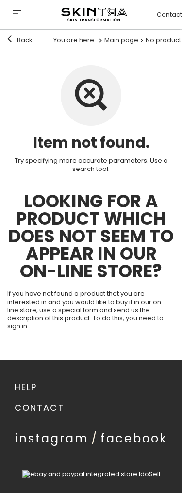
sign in (17, 326)
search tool (90, 168)
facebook (133, 438)
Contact (169, 14)
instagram (52, 438)
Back (24, 40)
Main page (121, 40)
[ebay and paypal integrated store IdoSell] (91, 473)
